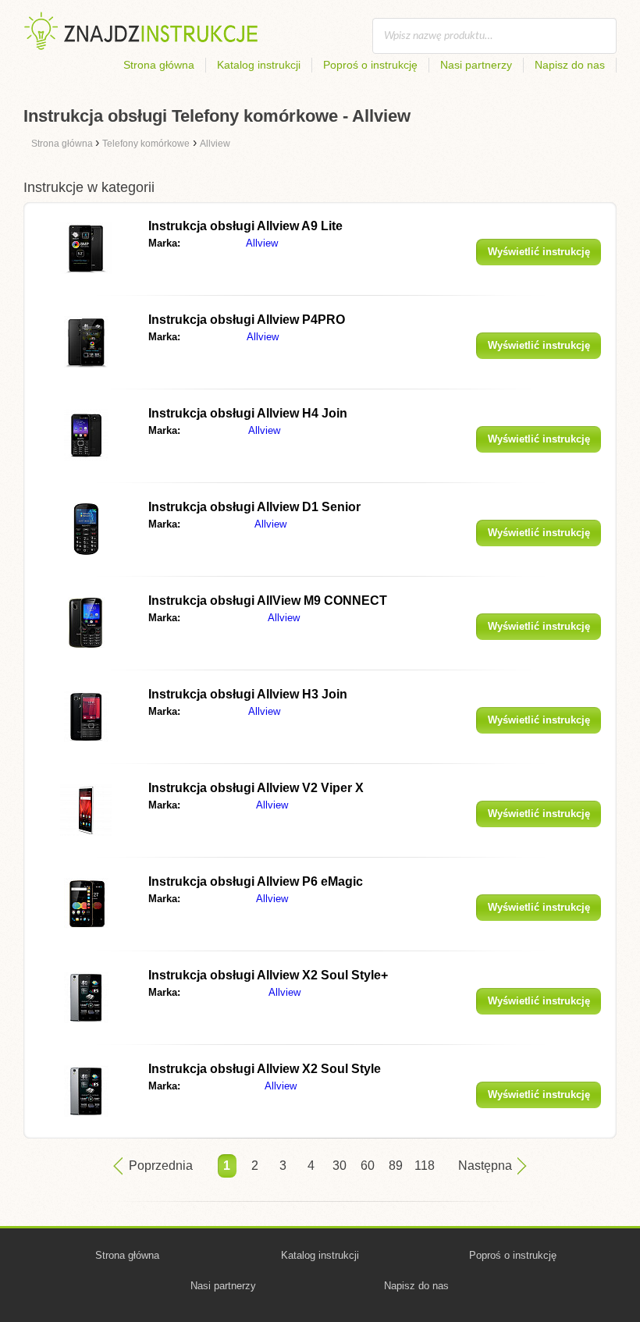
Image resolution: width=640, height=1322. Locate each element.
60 (368, 1165)
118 (423, 1165)
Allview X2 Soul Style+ (268, 975)
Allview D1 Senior (254, 507)
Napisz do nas (570, 65)
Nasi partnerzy (476, 65)
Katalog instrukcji (258, 65)
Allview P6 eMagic (255, 881)
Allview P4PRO (246, 319)
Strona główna (158, 65)
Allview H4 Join (247, 413)
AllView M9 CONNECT (267, 600)
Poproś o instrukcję (370, 65)
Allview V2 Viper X (256, 787)
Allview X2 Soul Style (264, 1068)
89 (396, 1165)
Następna (485, 1165)
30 (339, 1165)
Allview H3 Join (247, 694)
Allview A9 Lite (245, 226)
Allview (262, 243)
